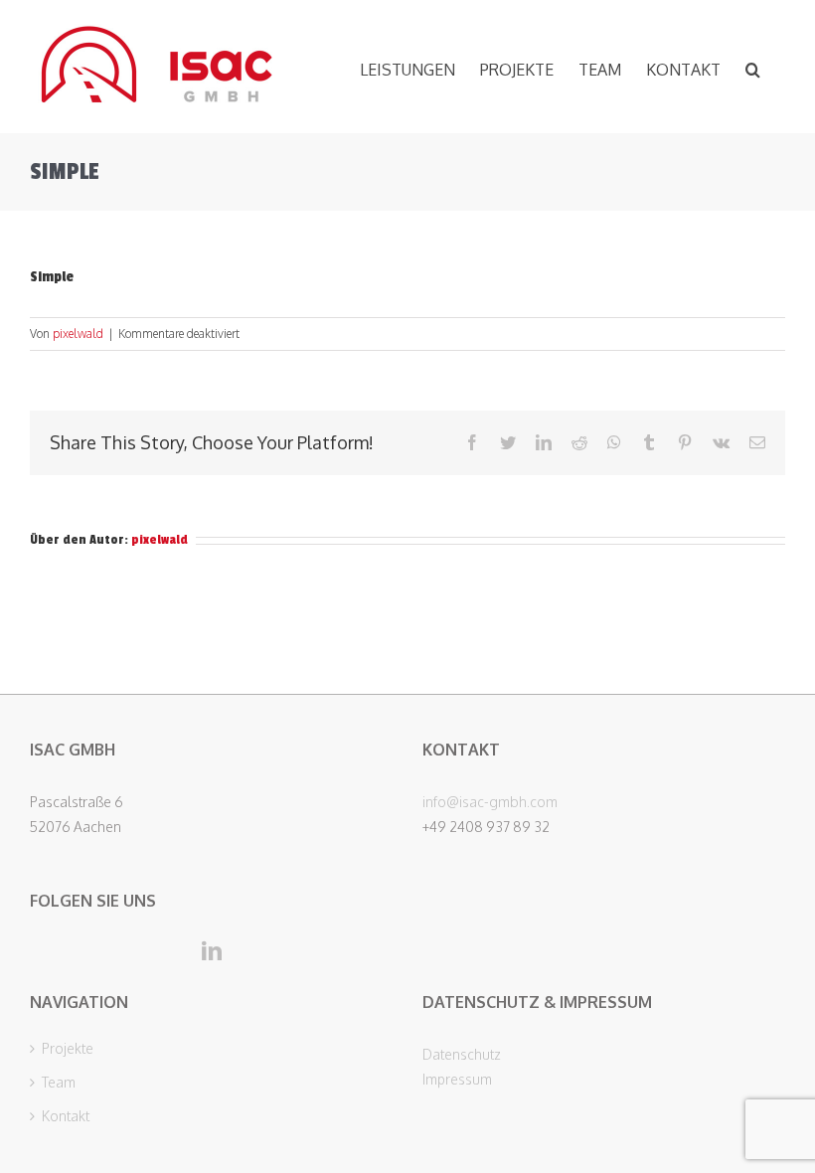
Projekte (67, 1049)
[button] (752, 66)
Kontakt (65, 1116)
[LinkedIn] (212, 951)
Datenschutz (461, 1054)
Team (59, 1082)
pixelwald (78, 333)
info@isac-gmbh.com (490, 801)
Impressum (457, 1079)
